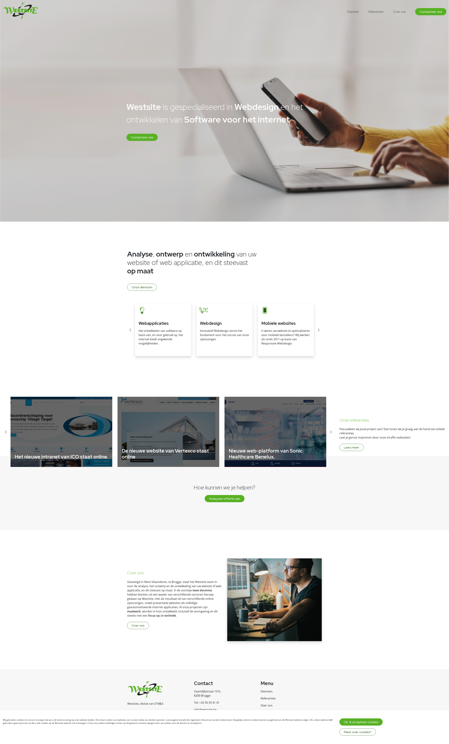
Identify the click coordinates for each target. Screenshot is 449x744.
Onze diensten (142, 287)
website (207, 586)
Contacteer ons (431, 12)
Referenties (375, 12)
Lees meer (351, 447)
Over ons (399, 12)
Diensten (353, 12)
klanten (143, 594)
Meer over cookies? (357, 732)
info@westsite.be (205, 710)
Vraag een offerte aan (224, 499)
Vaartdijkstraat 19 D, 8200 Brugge (207, 693)
